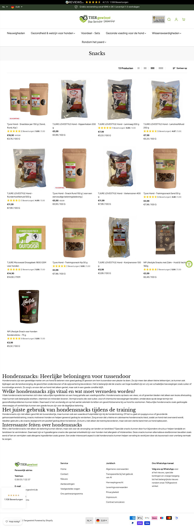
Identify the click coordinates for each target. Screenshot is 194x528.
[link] (28, 464)
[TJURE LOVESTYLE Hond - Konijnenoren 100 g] (119, 237)
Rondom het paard (93, 42)
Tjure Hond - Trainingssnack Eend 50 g (162, 193)
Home (63, 469)
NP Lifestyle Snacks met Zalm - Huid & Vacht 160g (165, 264)
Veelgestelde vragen (70, 489)
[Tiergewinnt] (97, 19)
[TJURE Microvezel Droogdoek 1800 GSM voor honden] (28, 237)
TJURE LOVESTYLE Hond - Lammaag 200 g (118, 124)
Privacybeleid (112, 492)
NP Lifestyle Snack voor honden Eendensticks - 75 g (22, 333)
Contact (64, 474)
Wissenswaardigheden (166, 33)
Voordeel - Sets (90, 33)
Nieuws (64, 479)
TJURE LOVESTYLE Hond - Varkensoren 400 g (119, 195)
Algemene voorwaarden (117, 469)
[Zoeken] (169, 19)
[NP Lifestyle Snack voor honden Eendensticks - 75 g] (28, 306)
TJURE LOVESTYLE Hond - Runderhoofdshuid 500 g (20, 195)
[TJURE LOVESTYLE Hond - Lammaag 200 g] (119, 99)
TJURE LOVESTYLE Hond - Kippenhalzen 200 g (74, 126)
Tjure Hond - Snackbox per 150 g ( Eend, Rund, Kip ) (26, 126)
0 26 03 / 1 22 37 (22, 479)
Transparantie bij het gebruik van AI (119, 476)
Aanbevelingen (67, 484)
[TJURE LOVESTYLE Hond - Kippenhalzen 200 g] (74, 99)
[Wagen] (183, 19)
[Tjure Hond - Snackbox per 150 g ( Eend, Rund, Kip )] (28, 99)
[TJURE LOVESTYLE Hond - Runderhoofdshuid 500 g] (28, 168)
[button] (28, 131)
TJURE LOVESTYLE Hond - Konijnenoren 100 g (119, 264)
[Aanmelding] (176, 19)
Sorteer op (181, 68)
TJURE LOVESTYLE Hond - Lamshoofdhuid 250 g (164, 126)
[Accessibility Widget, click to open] (189, 264)
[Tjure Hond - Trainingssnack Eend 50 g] (165, 168)
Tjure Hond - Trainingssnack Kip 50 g (70, 262)
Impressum (111, 497)
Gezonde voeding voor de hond (125, 33)
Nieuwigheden (16, 33)
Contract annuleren (115, 502)
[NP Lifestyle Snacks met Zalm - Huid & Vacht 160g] (165, 237)
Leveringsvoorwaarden (117, 487)
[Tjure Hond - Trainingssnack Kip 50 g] (74, 237)
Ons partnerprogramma (71, 493)
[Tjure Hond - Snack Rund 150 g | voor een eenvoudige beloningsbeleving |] (74, 168)
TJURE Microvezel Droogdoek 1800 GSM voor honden (26, 264)
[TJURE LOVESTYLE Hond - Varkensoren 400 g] (119, 168)
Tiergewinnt (29, 520)
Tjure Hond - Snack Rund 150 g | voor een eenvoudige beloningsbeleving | (72, 195)
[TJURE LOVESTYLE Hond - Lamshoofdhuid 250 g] (165, 99)
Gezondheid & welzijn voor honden (52, 33)
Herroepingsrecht (114, 482)
